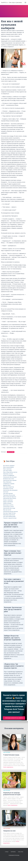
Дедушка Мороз (7, 485)
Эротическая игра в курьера (9, 480)
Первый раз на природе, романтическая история (12, 793)
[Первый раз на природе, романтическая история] (14, 779)
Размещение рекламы (14, 855)
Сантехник (5, 491)
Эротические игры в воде (9, 508)
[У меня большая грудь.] (14, 742)
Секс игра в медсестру (8, 486)
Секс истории (6, 752)
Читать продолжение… (8, 767)
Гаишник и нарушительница (9, 518)
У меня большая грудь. (11, 755)
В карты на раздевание (8, 475)
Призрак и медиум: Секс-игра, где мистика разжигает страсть (13, 525)
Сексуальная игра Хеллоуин (10, 477)
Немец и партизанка (8, 501)
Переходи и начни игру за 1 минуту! (14, 717)
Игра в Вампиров (7, 482)
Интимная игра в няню (8, 478)
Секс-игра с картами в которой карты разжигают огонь (14, 581)
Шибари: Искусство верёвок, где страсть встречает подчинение (12, 638)
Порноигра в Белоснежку (9, 495)
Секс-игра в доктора (8, 493)
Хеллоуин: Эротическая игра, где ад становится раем (13, 609)
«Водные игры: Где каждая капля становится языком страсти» (13, 666)
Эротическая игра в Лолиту (9, 498)
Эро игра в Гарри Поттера (9, 513)
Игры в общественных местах (10, 472)
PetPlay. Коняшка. (7, 503)
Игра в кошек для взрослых (9, 496)
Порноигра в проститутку (9, 514)
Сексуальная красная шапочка (10, 511)
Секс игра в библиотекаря (9, 516)
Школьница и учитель (8, 504)
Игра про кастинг (7, 509)
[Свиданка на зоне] (14, 817)
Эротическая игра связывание (10, 490)
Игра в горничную (7, 468)
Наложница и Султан (8, 488)
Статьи (6, 851)
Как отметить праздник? (9, 465)
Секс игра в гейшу (7, 470)
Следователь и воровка (8, 483)
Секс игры (20, 851)
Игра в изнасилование (8, 467)
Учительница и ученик (8, 506)
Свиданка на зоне (9, 831)
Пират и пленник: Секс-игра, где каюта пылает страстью (12, 553)
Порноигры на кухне (8, 473)
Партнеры (13, 851)
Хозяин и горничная (8, 500)
